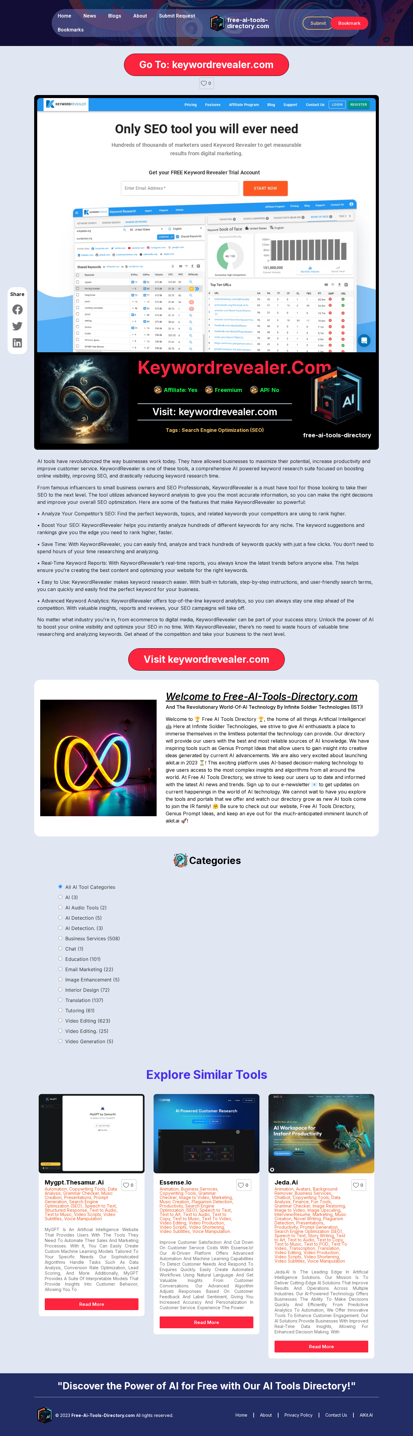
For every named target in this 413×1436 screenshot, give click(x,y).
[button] (318, 23)
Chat (74, 948)
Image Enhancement (92, 979)
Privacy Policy (299, 1415)
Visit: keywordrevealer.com (214, 412)
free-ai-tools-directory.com (248, 23)
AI (71, 897)
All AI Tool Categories (90, 887)
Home (64, 16)
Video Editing (87, 1020)
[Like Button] (204, 83)
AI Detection (83, 917)
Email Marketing (89, 969)
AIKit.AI (366, 1415)
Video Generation (89, 1041)
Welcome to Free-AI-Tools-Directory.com (262, 696)
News (89, 16)
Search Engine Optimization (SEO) (223, 430)
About (140, 16)
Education (83, 959)
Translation (84, 1000)
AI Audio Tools (86, 907)
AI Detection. (84, 928)
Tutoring (80, 1010)
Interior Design (87, 989)
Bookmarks (71, 30)
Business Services (92, 938)
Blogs (114, 16)
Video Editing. (87, 1031)
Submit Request (177, 16)
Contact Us (336, 1415)
